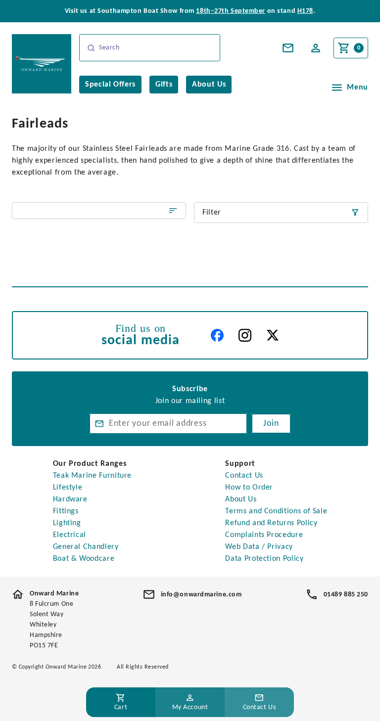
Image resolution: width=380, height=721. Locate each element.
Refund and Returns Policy (271, 523)
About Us (240, 499)
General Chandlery (86, 547)
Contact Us (244, 476)
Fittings (66, 511)
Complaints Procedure (264, 535)
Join (271, 423)
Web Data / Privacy (259, 547)
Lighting (67, 523)
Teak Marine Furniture (92, 476)
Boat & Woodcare (84, 559)
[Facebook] (217, 335)
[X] (273, 335)
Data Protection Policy (264, 559)
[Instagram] (245, 335)
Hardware (70, 499)
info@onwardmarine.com (201, 594)
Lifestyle (68, 488)
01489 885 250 (346, 594)
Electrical (69, 535)
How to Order (249, 488)
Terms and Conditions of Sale (276, 511)
